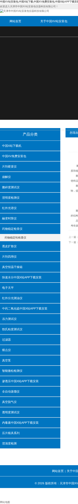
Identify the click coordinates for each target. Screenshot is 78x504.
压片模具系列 (11, 433)
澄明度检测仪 (11, 197)
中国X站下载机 (11, 145)
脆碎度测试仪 (11, 187)
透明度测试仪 (11, 412)
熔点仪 (6, 350)
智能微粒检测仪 (12, 370)
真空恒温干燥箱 (12, 267)
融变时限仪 (9, 218)
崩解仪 (6, 177)
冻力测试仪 (9, 319)
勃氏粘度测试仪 (12, 329)
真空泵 (6, 360)
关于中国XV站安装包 (53, 21)
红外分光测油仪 (12, 298)
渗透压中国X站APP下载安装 (20, 381)
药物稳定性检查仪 (15, 237)
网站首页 (15, 21)
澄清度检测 (9, 443)
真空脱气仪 (9, 402)
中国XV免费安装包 (14, 156)
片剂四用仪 (9, 256)
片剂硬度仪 (9, 166)
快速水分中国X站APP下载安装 (22, 277)
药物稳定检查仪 (12, 228)
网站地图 (5, 502)
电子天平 (8, 287)
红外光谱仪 (9, 208)
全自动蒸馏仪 (11, 391)
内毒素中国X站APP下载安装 (20, 422)
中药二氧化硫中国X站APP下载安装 (24, 308)
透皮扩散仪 (9, 246)
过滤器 (6, 339)
